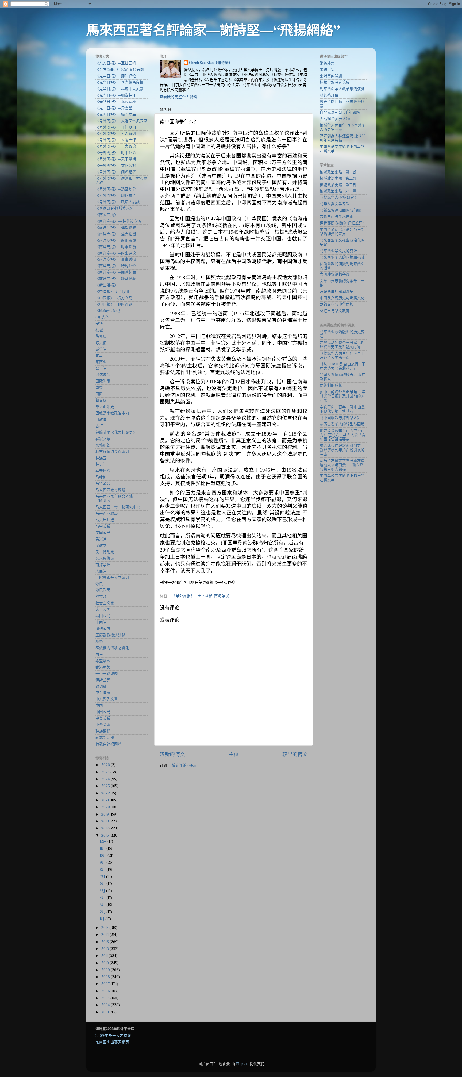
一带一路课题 (106, 674)
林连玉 (101, 458)
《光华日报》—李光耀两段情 (119, 82)
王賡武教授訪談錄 (110, 635)
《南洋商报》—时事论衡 (115, 247)
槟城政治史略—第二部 (338, 178)
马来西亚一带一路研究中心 (117, 507)
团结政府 (102, 629)
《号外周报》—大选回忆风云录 (121, 121)
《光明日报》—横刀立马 (115, 115)
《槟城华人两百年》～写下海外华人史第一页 (342, 355)
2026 (106, 765)
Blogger (242, 1064)
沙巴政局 (102, 590)
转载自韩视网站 (108, 744)
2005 (105, 998)
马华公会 (102, 484)
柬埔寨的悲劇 (331, 76)
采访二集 (327, 70)
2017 (105, 828)
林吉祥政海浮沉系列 (112, 452)
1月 (102, 919)
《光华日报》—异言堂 (113, 108)
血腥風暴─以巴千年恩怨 (340, 112)
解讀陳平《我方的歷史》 (116, 432)
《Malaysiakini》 (108, 311)
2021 (105, 800)
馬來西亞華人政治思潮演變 (342, 89)
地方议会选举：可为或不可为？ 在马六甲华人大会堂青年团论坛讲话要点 (342, 435)
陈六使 (101, 343)
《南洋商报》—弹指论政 (115, 228)
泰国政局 (102, 616)
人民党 (101, 571)
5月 (103, 891)
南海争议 (221, 596)
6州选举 (102, 317)
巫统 (99, 642)
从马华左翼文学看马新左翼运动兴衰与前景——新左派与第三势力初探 (342, 465)
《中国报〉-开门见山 (112, 292)
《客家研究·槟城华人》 (114, 208)
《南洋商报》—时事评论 (115, 253)
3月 (103, 905)
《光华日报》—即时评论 (115, 76)
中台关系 (102, 725)
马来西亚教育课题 (110, 490)
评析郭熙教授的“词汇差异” (342, 223)
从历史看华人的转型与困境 (342, 424)
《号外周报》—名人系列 (115, 134)
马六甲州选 (104, 520)
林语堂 (101, 464)
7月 (103, 877)
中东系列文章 (106, 699)
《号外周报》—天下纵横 (192, 596)
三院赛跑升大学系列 (112, 578)
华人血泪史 (104, 407)
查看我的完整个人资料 (178, 97)
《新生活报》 (106, 285)
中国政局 (102, 712)
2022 (106, 793)
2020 (106, 807)
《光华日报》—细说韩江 (115, 95)
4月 (103, 898)
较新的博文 (172, 754)
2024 (106, 779)
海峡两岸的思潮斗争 (336, 292)
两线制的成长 (331, 385)
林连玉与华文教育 (335, 311)
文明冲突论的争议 (335, 274)
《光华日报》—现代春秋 (115, 102)
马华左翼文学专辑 (335, 204)
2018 (105, 821)
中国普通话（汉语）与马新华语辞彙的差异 (342, 232)
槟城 (99, 330)
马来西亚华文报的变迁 (338, 251)
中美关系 (102, 718)
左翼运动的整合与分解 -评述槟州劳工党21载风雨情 (341, 345)
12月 (103, 841)
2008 (106, 977)
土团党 (101, 622)
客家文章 (102, 439)
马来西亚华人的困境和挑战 (342, 257)
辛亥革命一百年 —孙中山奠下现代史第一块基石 (342, 409)
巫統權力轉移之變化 (112, 648)
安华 (99, 324)
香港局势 (102, 667)
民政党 (101, 546)
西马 (99, 654)
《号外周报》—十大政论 (115, 146)
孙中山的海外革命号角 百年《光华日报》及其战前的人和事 (342, 396)
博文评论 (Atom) (185, 765)
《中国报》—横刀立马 (113, 298)
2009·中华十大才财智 (113, 1036)
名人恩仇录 (104, 558)
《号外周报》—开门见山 (115, 127)
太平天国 (102, 609)
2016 (105, 835)
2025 (105, 772)
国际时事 (102, 381)
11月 (103, 849)
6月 (103, 884)
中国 (99, 705)
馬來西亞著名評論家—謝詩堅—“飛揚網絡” (213, 29)
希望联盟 (102, 661)
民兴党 (101, 539)
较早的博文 (295, 754)
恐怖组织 (102, 445)
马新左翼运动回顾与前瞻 (340, 210)
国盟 (99, 388)
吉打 (99, 426)
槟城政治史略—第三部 (338, 185)
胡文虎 (101, 400)
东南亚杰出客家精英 (112, 1042)
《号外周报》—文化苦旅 (115, 166)
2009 (106, 970)
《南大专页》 (106, 215)
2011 (105, 956)
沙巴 (99, 584)
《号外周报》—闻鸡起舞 (115, 172)
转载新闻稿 (104, 738)
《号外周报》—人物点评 (115, 140)
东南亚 (101, 362)
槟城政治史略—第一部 (338, 172)
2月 (103, 912)
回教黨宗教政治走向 (112, 413)
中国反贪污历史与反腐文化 (342, 298)
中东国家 (102, 693)
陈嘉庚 (101, 336)
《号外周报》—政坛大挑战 (117, 202)
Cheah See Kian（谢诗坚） (210, 63)
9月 (103, 862)
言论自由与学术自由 (336, 217)
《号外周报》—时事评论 (115, 153)
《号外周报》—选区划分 (115, 189)
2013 (105, 942)
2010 (105, 963)
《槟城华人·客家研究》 (339, 197)
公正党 (101, 368)
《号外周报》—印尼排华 (115, 196)
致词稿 (101, 686)
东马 (99, 356)
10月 (103, 855)
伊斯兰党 (102, 680)
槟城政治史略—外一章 (338, 191)
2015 (105, 928)
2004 (106, 1005)
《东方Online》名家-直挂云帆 (119, 70)
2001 (105, 1012)
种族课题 (102, 731)
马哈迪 (101, 477)
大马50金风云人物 (335, 119)
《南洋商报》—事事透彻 (115, 259)
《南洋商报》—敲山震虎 (115, 241)
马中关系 (102, 526)
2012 (105, 949)
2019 (105, 814)
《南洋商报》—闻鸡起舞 (115, 272)
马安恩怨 (102, 471)
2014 (105, 935)
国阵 (99, 394)
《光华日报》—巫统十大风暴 (119, 89)
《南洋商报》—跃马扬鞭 (115, 279)
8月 (103, 870)
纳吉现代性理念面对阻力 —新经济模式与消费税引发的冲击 (342, 450)
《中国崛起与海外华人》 (340, 418)
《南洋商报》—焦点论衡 (115, 234)
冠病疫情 (102, 375)
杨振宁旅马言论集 (335, 82)
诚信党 (101, 349)
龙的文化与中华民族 (336, 304)
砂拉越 (101, 597)
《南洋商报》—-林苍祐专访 (118, 221)
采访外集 (327, 63)
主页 (234, 754)
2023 (106, 786)
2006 (106, 991)
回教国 (101, 420)
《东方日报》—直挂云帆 (115, 63)
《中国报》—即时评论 (113, 304)
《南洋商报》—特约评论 (115, 266)
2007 (105, 984)
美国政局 (102, 533)
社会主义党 (104, 603)
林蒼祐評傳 (329, 95)
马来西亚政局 (106, 513)
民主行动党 (104, 552)
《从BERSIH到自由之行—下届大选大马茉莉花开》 (342, 366)
